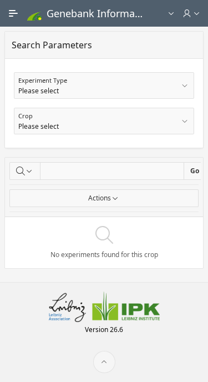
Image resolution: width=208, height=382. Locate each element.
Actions (99, 198)
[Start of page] (104, 362)
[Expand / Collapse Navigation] (13, 13)
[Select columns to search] (24, 171)
